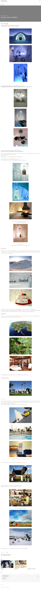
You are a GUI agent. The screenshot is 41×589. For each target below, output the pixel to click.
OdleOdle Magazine (5, 575)
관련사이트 (2, 584)
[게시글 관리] (4, 552)
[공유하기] (3, 552)
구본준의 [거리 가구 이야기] (4, 587)
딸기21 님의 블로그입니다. (5, 576)
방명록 (3, 4)
